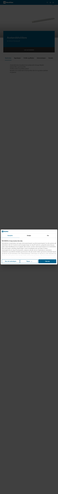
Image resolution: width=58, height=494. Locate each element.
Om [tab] (48, 235)
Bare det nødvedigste (10, 261)
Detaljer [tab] (29, 235)
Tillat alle (47, 261)
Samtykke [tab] (10, 235)
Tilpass (28, 261)
